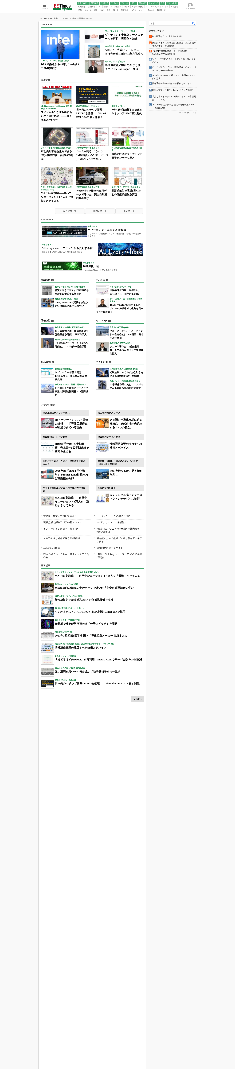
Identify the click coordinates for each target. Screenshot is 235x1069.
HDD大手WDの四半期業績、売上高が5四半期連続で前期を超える (72, 447)
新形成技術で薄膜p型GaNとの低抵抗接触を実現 (84, 599)
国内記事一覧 (100, 211)
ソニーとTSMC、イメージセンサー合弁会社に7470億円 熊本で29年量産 (127, 334)
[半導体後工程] (62, 266)
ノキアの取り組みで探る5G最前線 (61, 538)
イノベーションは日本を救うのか (61, 528)
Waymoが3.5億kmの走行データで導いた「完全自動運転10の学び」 (91, 194)
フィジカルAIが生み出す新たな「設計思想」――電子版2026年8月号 (56, 116)
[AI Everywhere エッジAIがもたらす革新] (120, 249)
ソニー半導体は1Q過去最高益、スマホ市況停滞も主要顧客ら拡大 (126, 350)
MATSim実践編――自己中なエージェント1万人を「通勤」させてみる (57, 197)
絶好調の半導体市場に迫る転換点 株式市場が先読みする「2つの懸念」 (126, 423)
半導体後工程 (91, 266)
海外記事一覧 (70, 211)
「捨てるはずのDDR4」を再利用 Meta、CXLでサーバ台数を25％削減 (98, 659)
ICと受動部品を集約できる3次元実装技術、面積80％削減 (57, 155)
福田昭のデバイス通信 (109, 437)
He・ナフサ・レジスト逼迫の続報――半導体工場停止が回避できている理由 (71, 423)
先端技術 (45, 280)
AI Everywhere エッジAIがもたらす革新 (67, 248)
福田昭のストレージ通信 (55, 437)
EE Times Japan (46, 18)
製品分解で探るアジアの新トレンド (62, 522)
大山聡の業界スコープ (109, 413)
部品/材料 (46, 362)
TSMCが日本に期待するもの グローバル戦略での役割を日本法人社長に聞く (119, 308)
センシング (101, 320)
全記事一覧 (129, 211)
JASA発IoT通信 (51, 548)
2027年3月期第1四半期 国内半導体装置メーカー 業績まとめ (91, 635)
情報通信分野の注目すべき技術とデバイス (80, 647)
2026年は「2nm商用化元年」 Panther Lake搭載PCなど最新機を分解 (72, 474)
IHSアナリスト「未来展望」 (112, 522)
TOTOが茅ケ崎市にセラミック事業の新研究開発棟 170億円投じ (71, 391)
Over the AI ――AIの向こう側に (114, 516)
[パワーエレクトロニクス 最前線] (64, 231)
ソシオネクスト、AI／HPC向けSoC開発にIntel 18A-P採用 (90, 611)
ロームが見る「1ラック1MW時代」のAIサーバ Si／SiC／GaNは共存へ (92, 155)
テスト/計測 (102, 362)
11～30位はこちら (189, 112)
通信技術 (45, 320)
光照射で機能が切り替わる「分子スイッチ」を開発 (86, 623)
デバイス (100, 280)
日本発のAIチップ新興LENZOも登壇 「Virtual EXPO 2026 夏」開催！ (91, 113)
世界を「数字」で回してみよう (60, 516)
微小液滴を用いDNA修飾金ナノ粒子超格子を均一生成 (87, 671)
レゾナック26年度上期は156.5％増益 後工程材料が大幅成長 (71, 376)
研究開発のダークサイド (110, 548)
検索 (194, 23)
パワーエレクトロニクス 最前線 (107, 229)
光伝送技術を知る (107, 488)
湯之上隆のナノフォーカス (56, 413)
